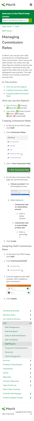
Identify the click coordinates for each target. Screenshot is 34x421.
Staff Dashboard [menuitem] (11, 331)
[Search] (30, 20)
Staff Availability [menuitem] (11, 340)
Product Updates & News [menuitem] (13, 398)
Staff (17, 26)
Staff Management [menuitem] (12, 327)
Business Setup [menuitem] (9, 315)
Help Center (7, 26)
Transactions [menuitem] (8, 369)
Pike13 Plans (11, 105)
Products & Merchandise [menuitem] (12, 364)
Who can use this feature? (16, 87)
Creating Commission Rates (17, 90)
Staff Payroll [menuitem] (10, 344)
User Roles (10, 111)
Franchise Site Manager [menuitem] (12, 393)
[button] (30, 310)
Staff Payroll (7, 31)
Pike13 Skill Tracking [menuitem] (11, 389)
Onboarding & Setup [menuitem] (11, 311)
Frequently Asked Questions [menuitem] (16, 348)
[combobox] (15, 20)
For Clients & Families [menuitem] (11, 319)
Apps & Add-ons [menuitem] (9, 385)
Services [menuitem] (6, 360)
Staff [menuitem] (5, 323)
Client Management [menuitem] (13, 356)
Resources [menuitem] (9, 352)
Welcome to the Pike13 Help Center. (16, 15)
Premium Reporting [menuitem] (11, 381)
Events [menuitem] (5, 373)
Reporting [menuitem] (7, 377)
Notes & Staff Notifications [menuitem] (15, 335)
